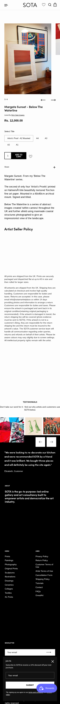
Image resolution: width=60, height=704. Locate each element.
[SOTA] (30, 5)
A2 (8, 145)
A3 (46, 138)
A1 (17, 145)
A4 (37, 138)
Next (51, 442)
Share (6, 167)
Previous (40, 442)
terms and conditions (36, 692)
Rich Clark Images (17, 115)
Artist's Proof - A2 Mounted (18, 138)
